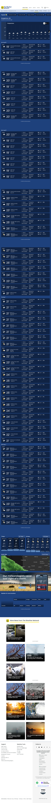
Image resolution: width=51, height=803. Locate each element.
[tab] (44, 23)
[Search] (42, 7)
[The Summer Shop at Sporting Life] (47, 604)
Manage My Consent (5, 754)
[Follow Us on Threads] (47, 747)
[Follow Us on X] (49, 747)
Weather (5, 11)
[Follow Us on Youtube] (41, 747)
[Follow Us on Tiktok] (44, 747)
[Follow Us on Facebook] (36, 747)
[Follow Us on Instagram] (39, 747)
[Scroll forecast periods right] (49, 31)
